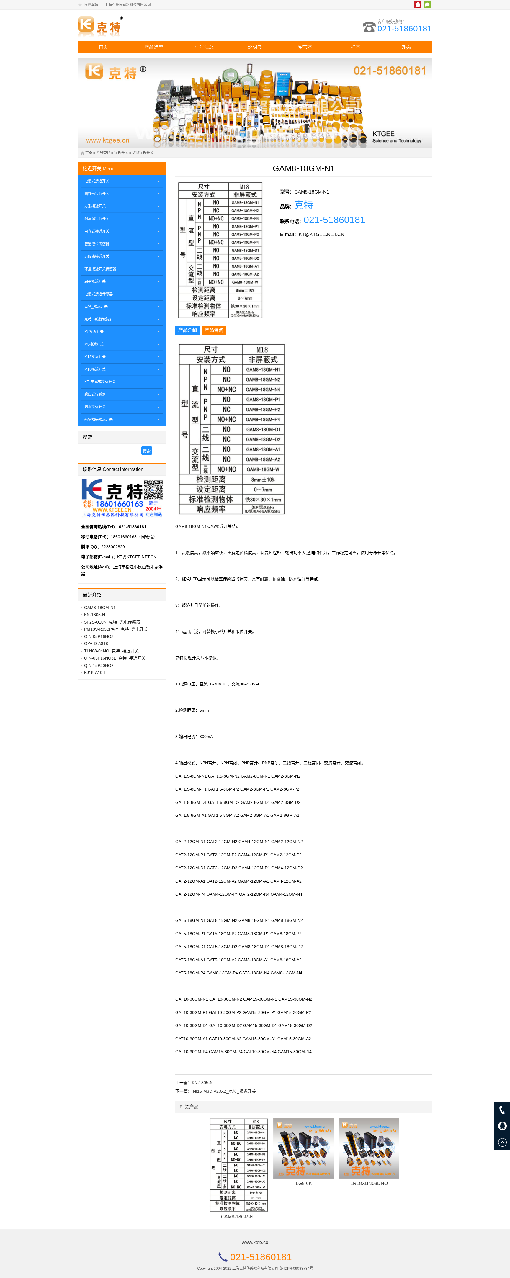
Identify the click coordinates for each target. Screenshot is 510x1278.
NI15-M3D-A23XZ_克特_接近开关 (224, 1091)
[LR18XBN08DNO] (369, 1148)
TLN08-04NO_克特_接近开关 (111, 651)
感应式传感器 (95, 394)
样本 (355, 47)
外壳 (406, 47)
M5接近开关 (94, 332)
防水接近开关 (95, 407)
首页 (103, 47)
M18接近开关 (142, 153)
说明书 (255, 47)
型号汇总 (204, 47)
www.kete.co (255, 1242)
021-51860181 (404, 28)
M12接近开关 (95, 357)
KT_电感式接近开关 (100, 382)
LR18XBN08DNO (369, 1183)
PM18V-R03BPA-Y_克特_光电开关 (116, 629)
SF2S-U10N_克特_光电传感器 (112, 622)
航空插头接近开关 (98, 420)
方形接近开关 (95, 206)
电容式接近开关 (96, 231)
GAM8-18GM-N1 (238, 1216)
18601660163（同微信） (134, 536)
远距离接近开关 (96, 256)
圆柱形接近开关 (96, 194)
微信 (427, 4)
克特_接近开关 (96, 307)
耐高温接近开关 (96, 219)
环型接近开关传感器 (100, 269)
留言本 (305, 47)
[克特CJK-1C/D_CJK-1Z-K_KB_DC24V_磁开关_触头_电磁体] (129, 25)
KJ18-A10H (94, 672)
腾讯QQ (417, 4)
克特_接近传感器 (97, 319)
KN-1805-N (202, 1082)
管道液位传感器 (96, 244)
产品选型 (153, 47)
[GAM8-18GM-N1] (238, 1165)
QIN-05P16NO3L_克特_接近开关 (115, 658)
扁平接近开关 (95, 281)
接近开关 (121, 153)
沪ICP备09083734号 (296, 1268)
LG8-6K (304, 1183)
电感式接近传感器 (98, 294)
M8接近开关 (94, 344)
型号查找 (103, 153)
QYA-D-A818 (96, 643)
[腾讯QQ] (502, 1126)
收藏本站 (91, 5)
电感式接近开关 (96, 181)
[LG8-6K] (303, 1148)
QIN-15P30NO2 (99, 665)
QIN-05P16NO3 (99, 636)
